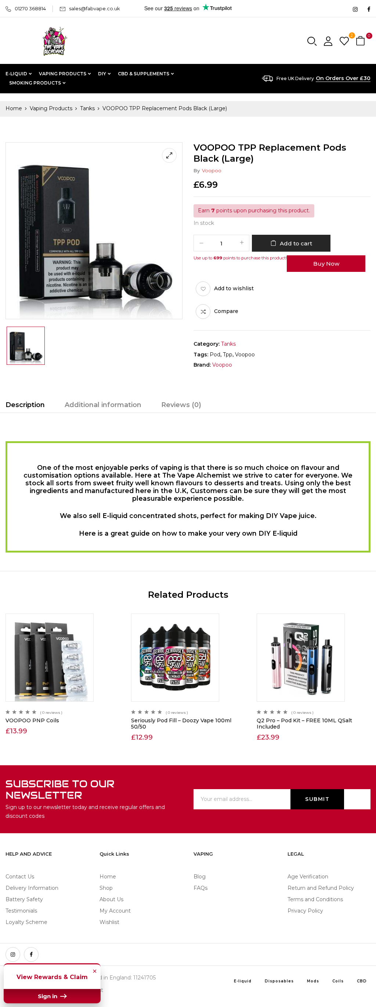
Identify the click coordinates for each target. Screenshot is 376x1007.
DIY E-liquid (277, 533)
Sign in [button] (48, 996)
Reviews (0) (181, 405)
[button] (361, 41)
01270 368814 (30, 8)
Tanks (87, 108)
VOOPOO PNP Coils (32, 720)
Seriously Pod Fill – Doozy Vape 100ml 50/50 (181, 723)
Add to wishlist (234, 288)
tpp (227, 354)
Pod (215, 354)
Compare (226, 311)
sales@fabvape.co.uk (94, 8)
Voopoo (211, 170)
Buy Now (326, 263)
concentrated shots (163, 515)
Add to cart (296, 243)
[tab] (25, 406)
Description (25, 405)
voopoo (245, 354)
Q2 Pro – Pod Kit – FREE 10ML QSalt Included (304, 723)
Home (14, 108)
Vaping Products (51, 108)
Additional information (103, 405)
